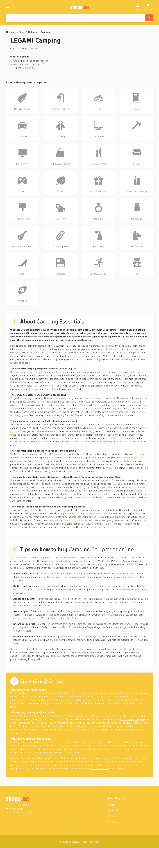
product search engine (132, 719)
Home (12, 32)
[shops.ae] (79, 7)
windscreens (75, 520)
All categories (114, 822)
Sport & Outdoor (28, 32)
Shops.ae (120, 798)
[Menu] (7, 7)
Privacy (111, 804)
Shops (110, 816)
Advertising (113, 810)
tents (40, 401)
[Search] (149, 17)
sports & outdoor (99, 768)
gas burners (140, 457)
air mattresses (114, 438)
